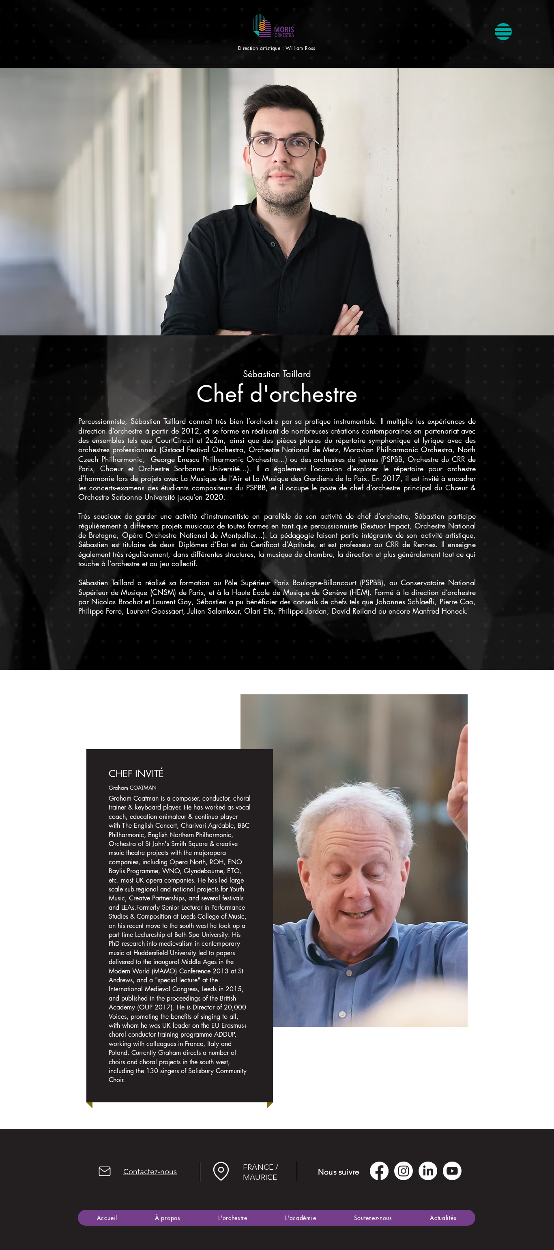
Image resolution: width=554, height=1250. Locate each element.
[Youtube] (452, 1171)
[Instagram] (403, 1171)
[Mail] (105, 1171)
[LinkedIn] (428, 1171)
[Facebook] (379, 1171)
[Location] (221, 1171)
